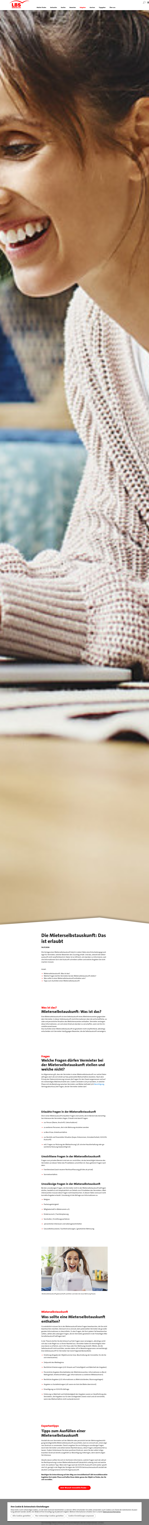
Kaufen (63, 8)
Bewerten (72, 8)
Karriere (92, 8)
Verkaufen (53, 8)
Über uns (112, 8)
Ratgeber (83, 8)
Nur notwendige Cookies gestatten (49, 1516)
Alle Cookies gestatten (22, 1516)
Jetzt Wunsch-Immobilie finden (73, 1488)
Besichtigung (99, 1084)
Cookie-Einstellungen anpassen (81, 1516)
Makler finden (41, 8)
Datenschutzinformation (112, 1512)
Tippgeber (102, 8)
